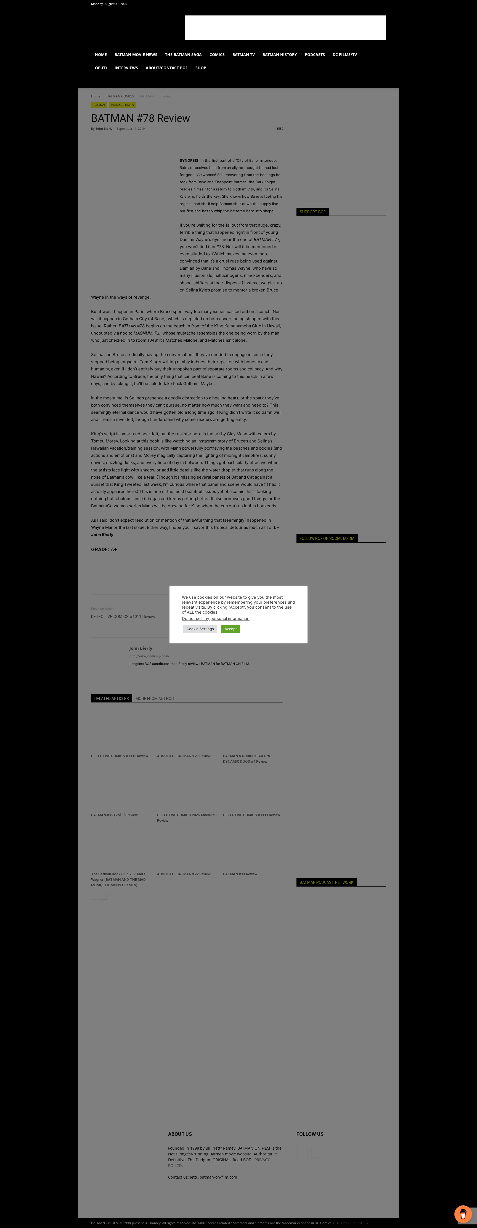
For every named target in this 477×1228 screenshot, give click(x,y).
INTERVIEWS (126, 67)
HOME (101, 54)
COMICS (217, 54)
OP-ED (101, 67)
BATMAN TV (243, 54)
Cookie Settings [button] (200, 629)
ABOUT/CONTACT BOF (167, 67)
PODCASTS (315, 54)
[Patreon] (354, 4)
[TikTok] (363, 4)
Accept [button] (231, 629)
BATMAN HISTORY (280, 54)
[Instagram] (345, 4)
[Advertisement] (285, 27)
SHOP (200, 67)
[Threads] (382, 4)
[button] (379, 55)
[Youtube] (373, 4)
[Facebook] (336, 4)
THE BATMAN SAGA (183, 54)
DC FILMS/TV (345, 54)
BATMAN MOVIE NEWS (136, 54)
